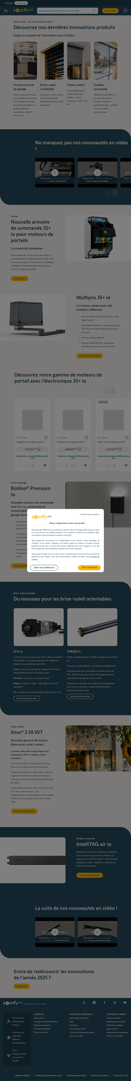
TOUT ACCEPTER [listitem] (89, 567)
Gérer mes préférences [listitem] (44, 567)
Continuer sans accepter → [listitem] (90, 514)
